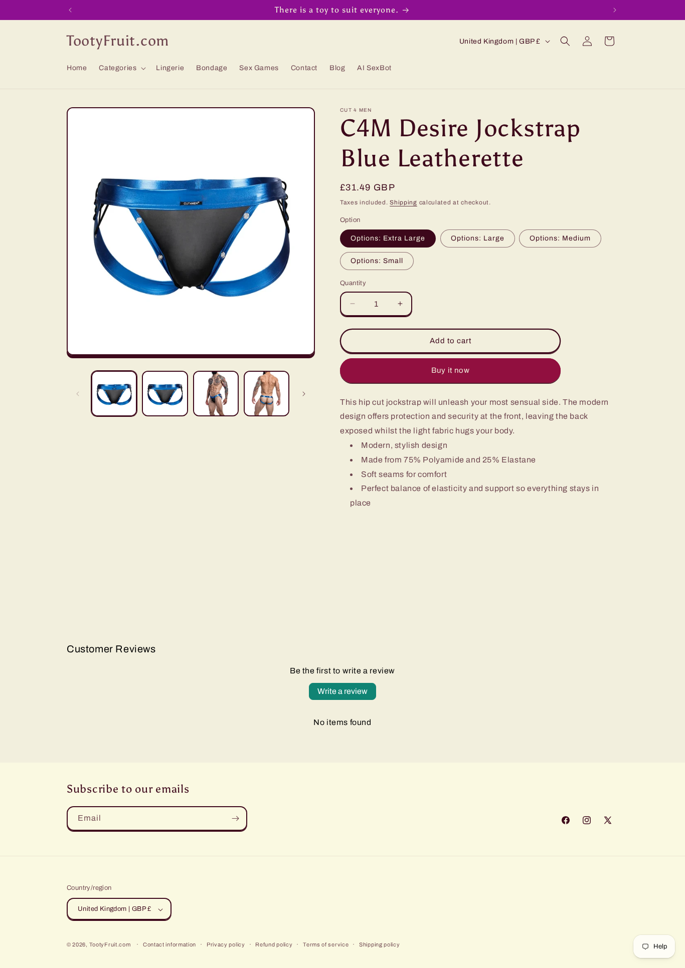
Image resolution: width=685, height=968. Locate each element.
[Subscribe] (235, 818)
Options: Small (377, 261)
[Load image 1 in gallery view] (114, 393)
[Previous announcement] (70, 10)
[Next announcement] (615, 10)
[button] (121, 68)
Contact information (169, 944)
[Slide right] (304, 394)
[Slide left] (78, 394)
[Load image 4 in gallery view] (266, 393)
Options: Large (477, 238)
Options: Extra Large (388, 238)
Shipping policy (379, 944)
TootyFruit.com (110, 945)
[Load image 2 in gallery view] (165, 393)
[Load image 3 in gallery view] (216, 393)
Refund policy (273, 944)
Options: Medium (560, 238)
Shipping (403, 202)
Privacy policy (226, 944)
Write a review (342, 691)
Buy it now (450, 370)
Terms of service (326, 944)
